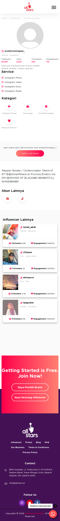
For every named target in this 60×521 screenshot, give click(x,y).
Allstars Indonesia (34, 514)
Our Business (17, 447)
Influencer (15, 18)
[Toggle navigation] (53, 8)
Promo (28, 442)
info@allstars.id (17, 483)
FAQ (47, 442)
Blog (38, 442)
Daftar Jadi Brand (30, 153)
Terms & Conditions (38, 447)
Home (4, 18)
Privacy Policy (30, 453)
